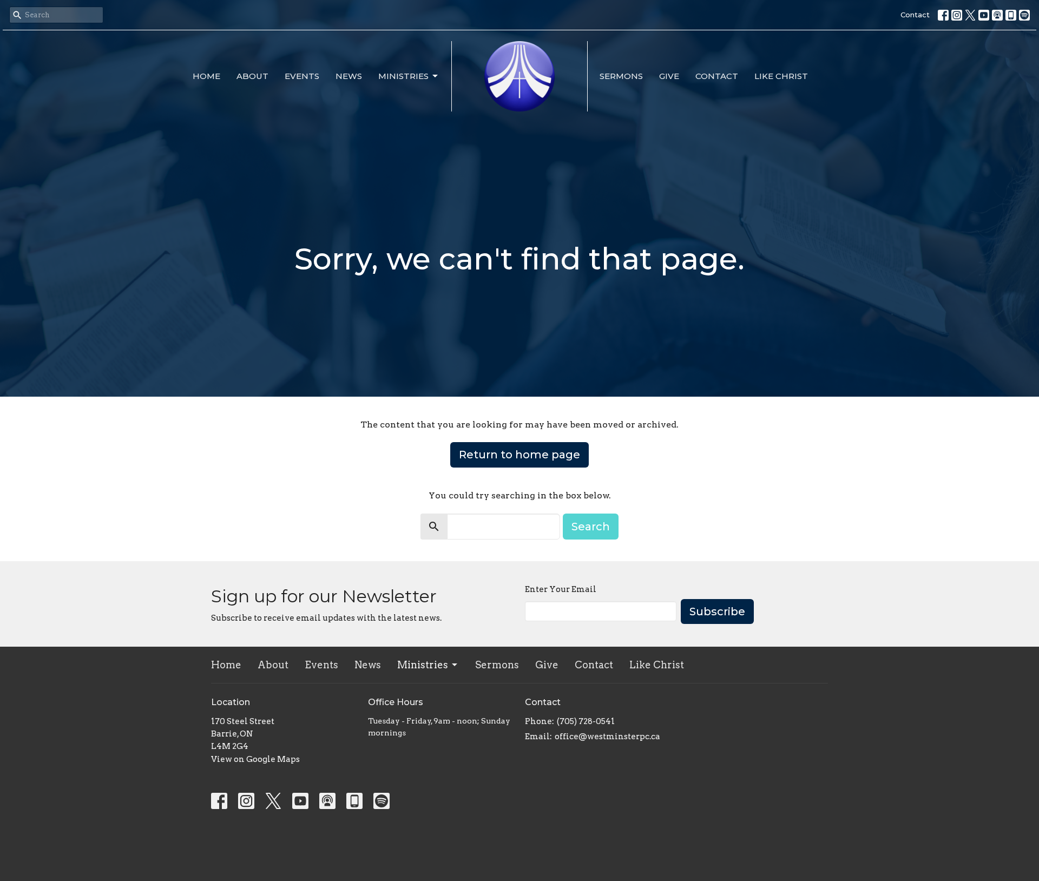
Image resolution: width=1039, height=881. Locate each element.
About (252, 76)
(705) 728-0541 (586, 721)
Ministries (403, 76)
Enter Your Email (560, 589)
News (349, 76)
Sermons (621, 76)
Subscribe (717, 611)
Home (206, 76)
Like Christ (781, 76)
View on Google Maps (255, 759)
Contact (915, 14)
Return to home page (519, 454)
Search (590, 526)
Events (302, 76)
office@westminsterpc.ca (607, 736)
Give (669, 76)
